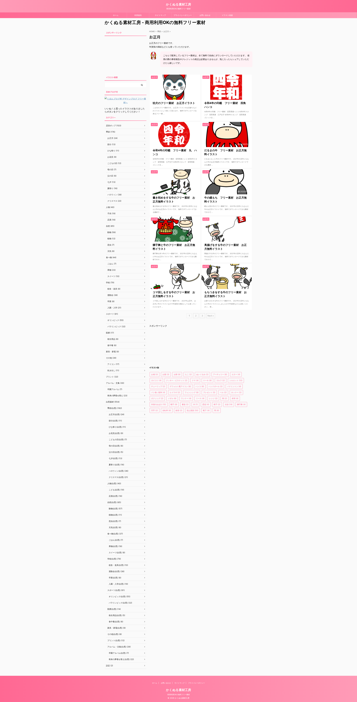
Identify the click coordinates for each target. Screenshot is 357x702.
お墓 (165, 374)
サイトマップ (160, 15)
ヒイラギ (175, 392)
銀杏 (179, 410)
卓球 (235, 398)
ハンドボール (216, 386)
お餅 (177, 374)
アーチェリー (220, 374)
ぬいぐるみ (202, 374)
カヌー (236, 374)
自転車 (166, 410)
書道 (185, 404)
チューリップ (158, 386)
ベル (223, 392)
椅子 (217, 404)
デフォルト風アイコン (180, 386)
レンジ (213, 398)
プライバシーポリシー (183, 15)
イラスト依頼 (227, 15)
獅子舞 (241, 404)
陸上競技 (192, 410)
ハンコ (200, 386)
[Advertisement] (170, 344)
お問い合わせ (205, 15)
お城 (154, 374)
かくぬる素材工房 (178, 4)
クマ (195, 380)
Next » (211, 315)
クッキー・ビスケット (176, 380)
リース (200, 398)
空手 (154, 410)
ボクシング (157, 398)
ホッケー (236, 392)
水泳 (228, 404)
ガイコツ (156, 380)
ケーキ (207, 380)
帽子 (174, 404)
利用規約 (138, 15)
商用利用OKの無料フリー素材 (178, 694)
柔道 (205, 404)
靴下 (206, 410)
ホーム (115, 15)
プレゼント (209, 392)
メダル (172, 398)
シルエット (235, 380)
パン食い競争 (158, 392)
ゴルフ (220, 380)
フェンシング (192, 392)
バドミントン (234, 386)
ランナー (186, 398)
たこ (188, 374)
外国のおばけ (158, 404)
